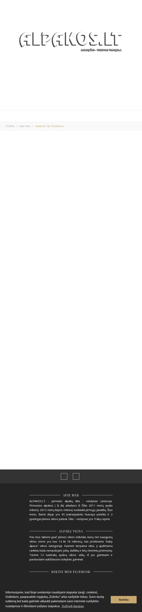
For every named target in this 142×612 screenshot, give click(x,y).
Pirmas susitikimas (111, 400)
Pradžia (10, 126)
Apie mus (25, 126)
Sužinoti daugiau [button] (73, 606)
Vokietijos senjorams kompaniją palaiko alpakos (68, 404)
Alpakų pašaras (19, 400)
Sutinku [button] (124, 599)
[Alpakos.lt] (71, 40)
